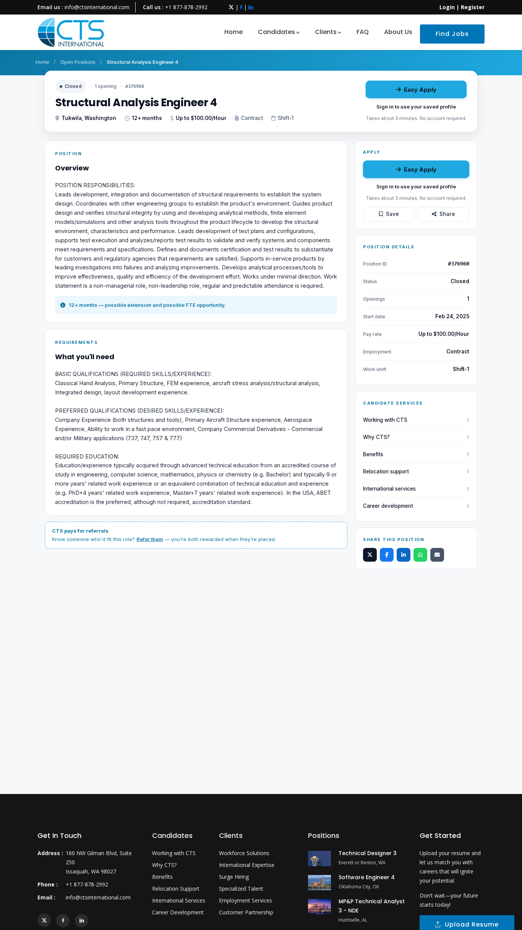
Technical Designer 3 (368, 853)
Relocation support (386, 471)
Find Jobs (452, 33)
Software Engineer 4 (367, 877)
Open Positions (78, 62)
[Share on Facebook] (387, 555)
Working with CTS (385, 420)
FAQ (363, 32)
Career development (388, 506)
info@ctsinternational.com (97, 7)
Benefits (373, 454)
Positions (323, 835)
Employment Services (245, 900)
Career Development (178, 912)
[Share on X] (370, 555)
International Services (178, 900)
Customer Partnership (246, 912)
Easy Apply (420, 89)
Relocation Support (175, 888)
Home (233, 32)
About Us (398, 32)
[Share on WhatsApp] (420, 555)
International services (389, 489)
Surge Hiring (234, 876)
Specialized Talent (241, 888)
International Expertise (246, 864)
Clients (326, 32)
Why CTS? (376, 437)
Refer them (149, 539)
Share (447, 214)
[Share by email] (437, 555)
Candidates (276, 32)
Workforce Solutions (244, 853)
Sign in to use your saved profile (416, 107)
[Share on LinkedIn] (403, 555)
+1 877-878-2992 (186, 7)
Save (392, 214)
